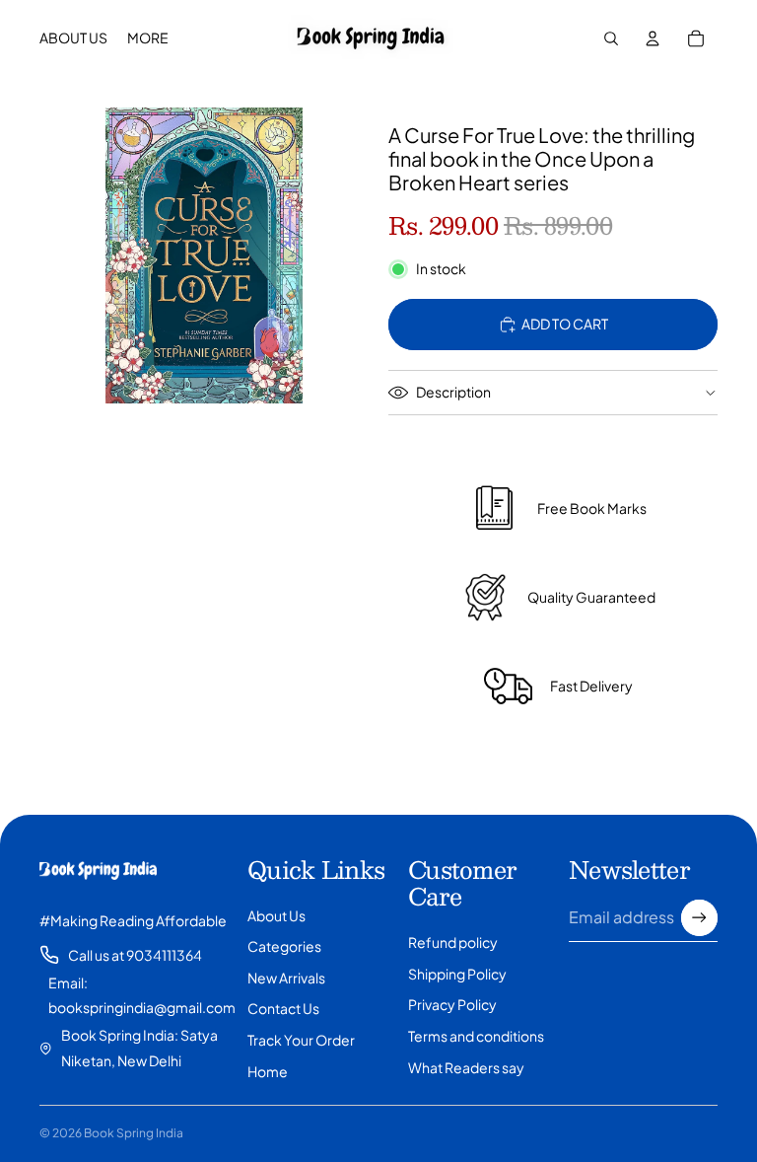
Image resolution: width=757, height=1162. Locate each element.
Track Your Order (301, 1040)
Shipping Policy (457, 973)
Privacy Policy (452, 1004)
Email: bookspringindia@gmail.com (142, 995)
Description (453, 391)
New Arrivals (286, 977)
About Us (276, 915)
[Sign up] (699, 918)
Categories (284, 946)
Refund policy (453, 942)
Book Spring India (133, 1133)
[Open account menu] (652, 38)
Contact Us (283, 1008)
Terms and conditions (476, 1036)
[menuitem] (147, 38)
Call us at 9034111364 (135, 955)
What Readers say (466, 1067)
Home (267, 1071)
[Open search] (611, 38)
